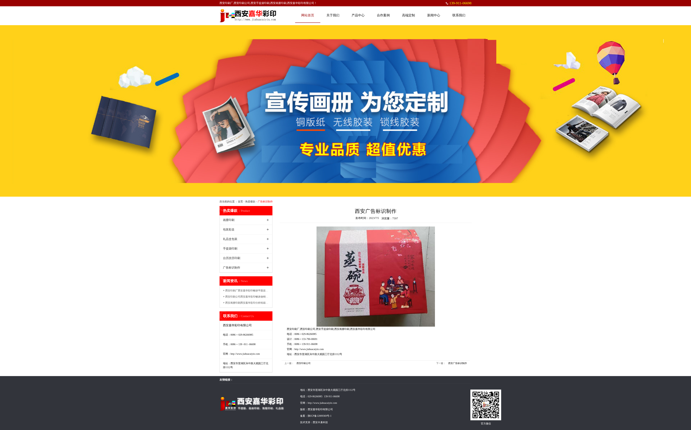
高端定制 (408, 15)
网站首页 (307, 15)
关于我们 (332, 15)
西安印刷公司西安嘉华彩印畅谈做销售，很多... (250, 296)
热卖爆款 (250, 201)
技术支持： (306, 422)
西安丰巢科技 (320, 422)
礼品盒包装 (230, 239)
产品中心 (358, 15)
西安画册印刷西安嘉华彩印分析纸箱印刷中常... (250, 302)
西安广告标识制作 (457, 363)
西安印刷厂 (293, 329)
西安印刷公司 (307, 329)
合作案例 (383, 15)
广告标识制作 (231, 267)
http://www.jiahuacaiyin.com (309, 349)
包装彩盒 (228, 229)
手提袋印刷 (230, 248)
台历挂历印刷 (231, 258)
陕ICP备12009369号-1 (319, 416)
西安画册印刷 (341, 329)
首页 (240, 201)
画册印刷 (228, 219)
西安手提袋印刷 (325, 329)
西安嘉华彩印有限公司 (362, 329)
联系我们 (458, 15)
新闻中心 (433, 15)
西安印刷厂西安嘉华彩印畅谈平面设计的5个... (250, 290)
